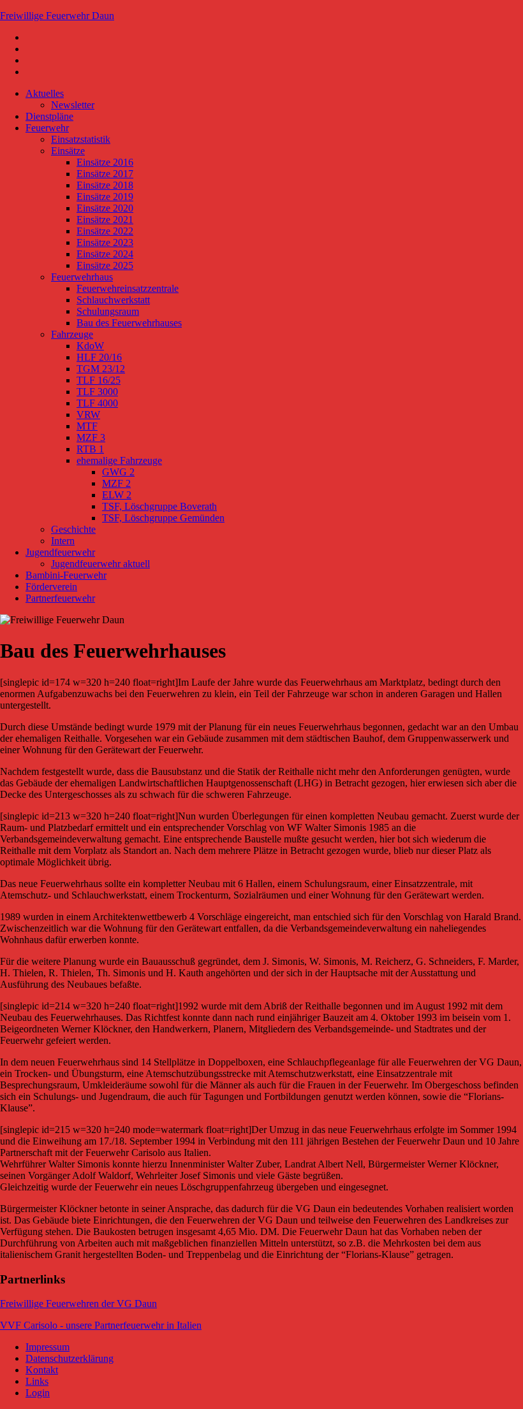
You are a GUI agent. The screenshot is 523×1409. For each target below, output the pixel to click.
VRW (88, 414)
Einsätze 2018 (105, 185)
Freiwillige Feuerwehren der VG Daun (78, 1303)
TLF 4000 (97, 403)
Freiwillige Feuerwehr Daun (57, 15)
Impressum (48, 1346)
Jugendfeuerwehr (60, 552)
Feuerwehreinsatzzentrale (128, 288)
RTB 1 (90, 449)
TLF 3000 (97, 391)
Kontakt (42, 1369)
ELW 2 (116, 494)
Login (38, 1392)
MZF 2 (116, 483)
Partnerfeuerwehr (60, 598)
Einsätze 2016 (105, 162)
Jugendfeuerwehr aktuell (100, 563)
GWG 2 (118, 471)
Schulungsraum (108, 311)
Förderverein (51, 586)
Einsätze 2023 (105, 242)
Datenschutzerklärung (70, 1358)
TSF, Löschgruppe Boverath (159, 506)
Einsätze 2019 (105, 196)
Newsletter (72, 104)
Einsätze (68, 150)
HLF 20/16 (99, 357)
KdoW (90, 345)
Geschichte (73, 529)
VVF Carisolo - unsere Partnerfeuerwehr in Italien (101, 1325)
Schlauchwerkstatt (113, 299)
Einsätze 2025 (105, 265)
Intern (63, 540)
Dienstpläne (49, 116)
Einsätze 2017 (105, 173)
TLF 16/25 (99, 380)
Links (37, 1381)
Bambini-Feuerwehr (66, 575)
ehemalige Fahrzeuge (119, 460)
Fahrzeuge (72, 334)
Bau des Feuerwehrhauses (129, 322)
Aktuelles (45, 93)
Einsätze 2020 (105, 208)
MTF (87, 426)
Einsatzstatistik (80, 139)
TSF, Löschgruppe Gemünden (163, 517)
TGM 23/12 (101, 368)
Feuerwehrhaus (82, 276)
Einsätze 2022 (105, 231)
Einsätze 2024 (105, 254)
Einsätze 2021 (105, 219)
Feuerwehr (47, 127)
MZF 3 (91, 437)
